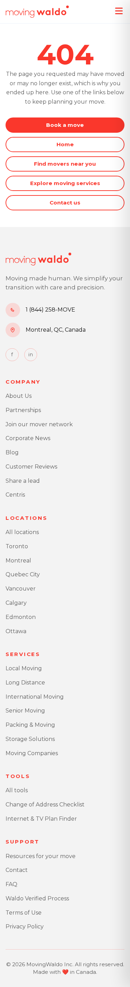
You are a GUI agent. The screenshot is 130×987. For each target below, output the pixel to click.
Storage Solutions (30, 739)
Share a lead (23, 481)
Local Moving (24, 668)
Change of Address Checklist (45, 804)
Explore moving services (65, 183)
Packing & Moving (30, 725)
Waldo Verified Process (37, 898)
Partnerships (23, 410)
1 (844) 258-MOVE (50, 309)
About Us (19, 396)
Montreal (18, 560)
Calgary (16, 603)
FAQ (11, 884)
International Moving (35, 696)
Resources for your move (41, 856)
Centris (15, 494)
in (30, 354)
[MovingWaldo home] (37, 12)
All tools (17, 790)
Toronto (17, 546)
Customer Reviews (31, 466)
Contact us (65, 202)
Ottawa (16, 631)
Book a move (65, 125)
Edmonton (21, 617)
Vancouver (21, 588)
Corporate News (28, 438)
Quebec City (23, 574)
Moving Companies (32, 753)
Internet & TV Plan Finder (41, 818)
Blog (12, 452)
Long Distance (25, 682)
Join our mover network (39, 424)
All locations (22, 532)
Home (65, 144)
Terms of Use (24, 912)
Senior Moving (25, 710)
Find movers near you (65, 163)
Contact (17, 870)
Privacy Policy (25, 926)
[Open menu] (118, 11)
